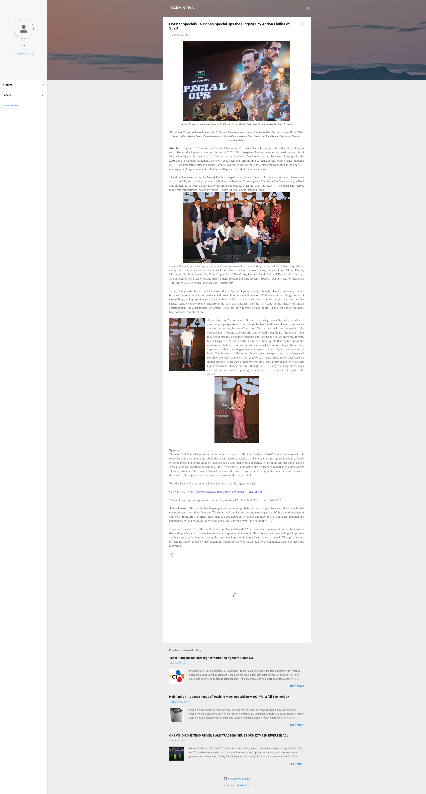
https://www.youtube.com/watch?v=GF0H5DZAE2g (229, 491)
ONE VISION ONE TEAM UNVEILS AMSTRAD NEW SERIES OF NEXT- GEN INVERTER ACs (228, 735)
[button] (302, 24)
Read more (297, 686)
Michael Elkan (244, 785)
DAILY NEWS (182, 8)
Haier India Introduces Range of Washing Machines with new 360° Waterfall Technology (229, 696)
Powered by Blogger (238, 778)
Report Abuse (11, 105)
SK (23, 45)
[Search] (309, 9)
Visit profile (23, 54)
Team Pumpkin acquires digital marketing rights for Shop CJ (211, 658)
